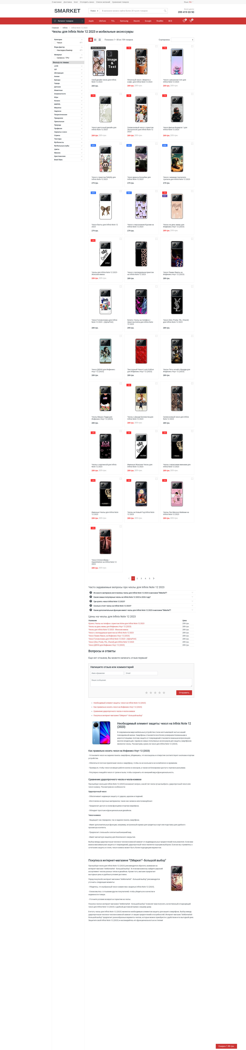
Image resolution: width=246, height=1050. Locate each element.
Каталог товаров (65, 21)
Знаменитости (60, 94)
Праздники (58, 118)
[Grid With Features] (95, 40)
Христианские (59, 156)
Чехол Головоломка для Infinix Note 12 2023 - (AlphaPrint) (112, 639)
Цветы (56, 149)
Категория (58, 39)
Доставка (68, 2)
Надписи (57, 111)
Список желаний (103, 2)
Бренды (57, 80)
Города (57, 83)
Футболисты (59, 142)
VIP (55, 69)
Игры (56, 97)
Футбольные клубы (61, 146)
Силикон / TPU (63, 58)
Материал (58, 55)
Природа (57, 125)
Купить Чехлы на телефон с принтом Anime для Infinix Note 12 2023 (116, 623)
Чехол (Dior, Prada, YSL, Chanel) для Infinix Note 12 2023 (111, 642)
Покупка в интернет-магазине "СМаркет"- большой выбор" (118, 715)
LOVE (56, 66)
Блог (76, 2)
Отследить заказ (87, 2)
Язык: (188, 2)
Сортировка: (164, 40)
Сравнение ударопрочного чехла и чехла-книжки (114, 711)
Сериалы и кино (60, 132)
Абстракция (58, 73)
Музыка (57, 153)
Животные (58, 90)
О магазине (56, 2)
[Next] (154, 578)
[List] (99, 40)
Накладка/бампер (64, 50)
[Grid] (90, 40)
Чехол (59, 43)
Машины (57, 108)
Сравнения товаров (120, 2)
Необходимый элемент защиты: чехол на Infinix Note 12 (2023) (120, 703)
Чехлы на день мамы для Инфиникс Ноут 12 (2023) (110, 627)
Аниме (56, 76)
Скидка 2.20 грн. (226, 1046)
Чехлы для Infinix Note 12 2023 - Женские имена (108, 630)
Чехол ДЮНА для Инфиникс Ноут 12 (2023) (107, 645)
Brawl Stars (58, 160)
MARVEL (57, 104)
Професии (58, 128)
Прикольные (59, 121)
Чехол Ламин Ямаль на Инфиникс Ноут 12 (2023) (109, 636)
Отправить (184, 692)
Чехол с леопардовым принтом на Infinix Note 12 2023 (111, 633)
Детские (57, 87)
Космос (57, 101)
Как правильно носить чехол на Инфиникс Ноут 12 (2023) (118, 707)
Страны (57, 135)
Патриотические (60, 115)
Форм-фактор (59, 47)
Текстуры (57, 139)
